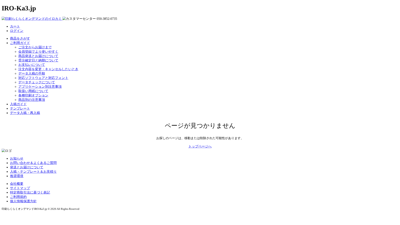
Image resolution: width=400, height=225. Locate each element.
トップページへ (200, 146)
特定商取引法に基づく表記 (30, 192)
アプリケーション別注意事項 (40, 86)
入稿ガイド (18, 104)
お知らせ (16, 158)
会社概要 (16, 183)
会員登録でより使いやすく (38, 51)
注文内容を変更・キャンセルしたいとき (48, 69)
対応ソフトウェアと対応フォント (43, 78)
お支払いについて (31, 64)
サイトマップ (20, 188)
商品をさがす (20, 38)
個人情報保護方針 (23, 201)
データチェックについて (36, 82)
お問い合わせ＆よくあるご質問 (33, 163)
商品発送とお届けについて (38, 56)
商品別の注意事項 (31, 99)
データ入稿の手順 (31, 73)
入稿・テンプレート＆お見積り (33, 171)
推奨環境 (16, 176)
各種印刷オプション (33, 95)
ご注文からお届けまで (35, 47)
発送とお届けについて (26, 167)
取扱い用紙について (33, 91)
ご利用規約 (18, 197)
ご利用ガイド (20, 43)
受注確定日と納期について (38, 60)
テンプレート (20, 108)
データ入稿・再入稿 (25, 113)
